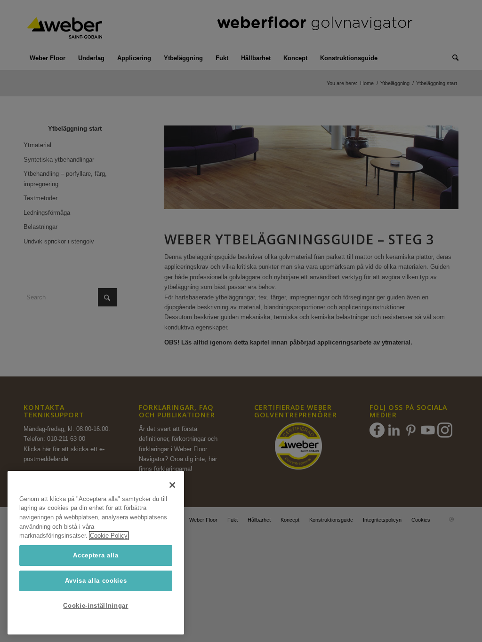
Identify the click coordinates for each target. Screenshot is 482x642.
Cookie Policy (109, 535)
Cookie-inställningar (95, 605)
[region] (96, 552)
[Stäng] (172, 485)
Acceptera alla (95, 555)
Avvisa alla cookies (96, 580)
